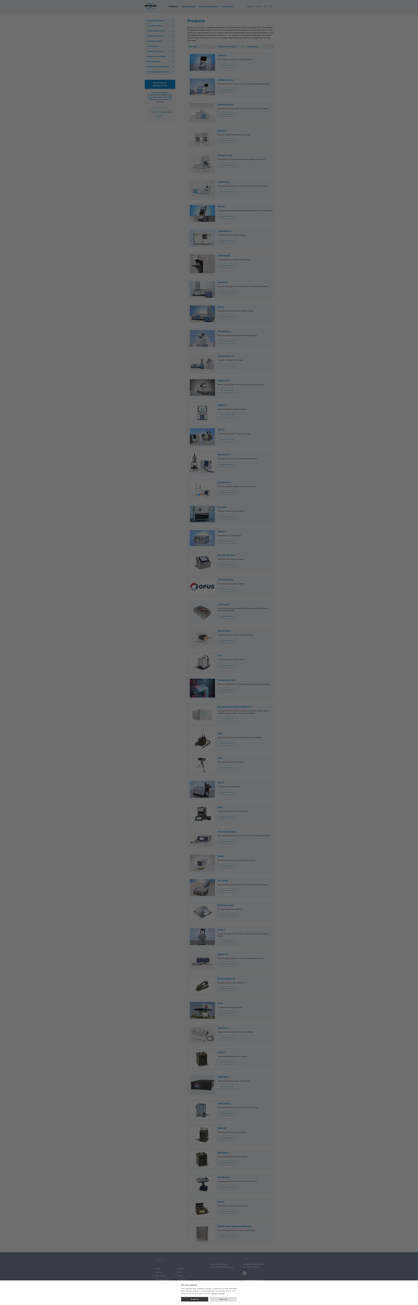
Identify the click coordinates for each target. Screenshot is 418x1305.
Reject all (223, 1299)
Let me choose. (218, 1293)
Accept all (195, 1299)
